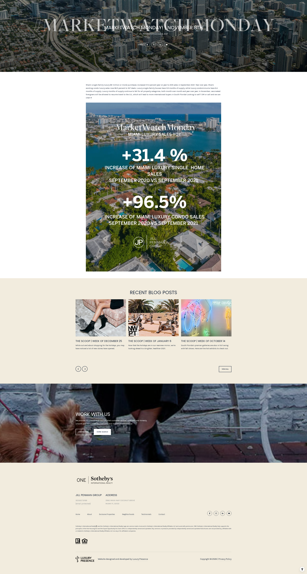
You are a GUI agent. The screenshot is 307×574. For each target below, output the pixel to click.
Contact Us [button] (83, 432)
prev (78, 369)
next (85, 369)
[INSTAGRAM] (216, 513)
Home (78, 514)
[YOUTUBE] (229, 513)
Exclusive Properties (107, 514)
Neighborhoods (128, 514)
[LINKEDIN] (222, 513)
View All (225, 369)
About (89, 514)
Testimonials (146, 514)
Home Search (102, 432)
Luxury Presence (140, 559)
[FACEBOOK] (209, 513)
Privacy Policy (224, 559)
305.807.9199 (81, 500)
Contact (162, 514)
